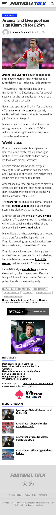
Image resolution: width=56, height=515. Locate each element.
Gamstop (7, 368)
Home (5, 300)
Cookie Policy (15, 494)
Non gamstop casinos (13, 376)
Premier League (20, 206)
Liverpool (22, 75)
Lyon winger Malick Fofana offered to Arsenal (34, 412)
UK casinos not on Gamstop (16, 378)
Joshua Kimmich (11, 292)
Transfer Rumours (13, 296)
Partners (42, 494)
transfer (12, 202)
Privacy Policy (30, 494)
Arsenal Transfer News (33, 300)
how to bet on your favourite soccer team (27, 385)
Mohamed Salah (30, 227)
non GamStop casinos (13, 373)
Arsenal (6, 75)
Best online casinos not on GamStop (21, 366)
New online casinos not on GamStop (21, 371)
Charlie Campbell (22, 32)
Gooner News (40, 289)
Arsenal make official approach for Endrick (34, 452)
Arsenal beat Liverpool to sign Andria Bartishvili (31, 425)
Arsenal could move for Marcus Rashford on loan (32, 438)
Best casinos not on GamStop (17, 363)
